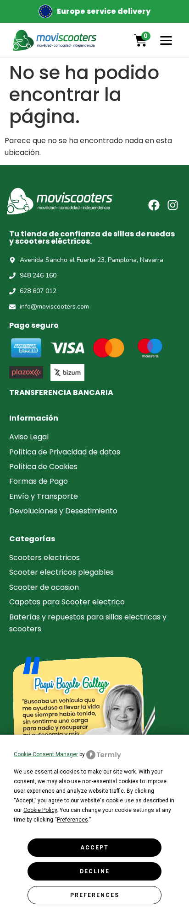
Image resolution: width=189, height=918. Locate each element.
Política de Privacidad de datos (64, 452)
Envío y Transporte (43, 496)
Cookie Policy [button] (40, 810)
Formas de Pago (38, 481)
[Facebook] (154, 205)
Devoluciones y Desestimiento (63, 511)
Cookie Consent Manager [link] (46, 754)
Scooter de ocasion (44, 587)
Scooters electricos (44, 557)
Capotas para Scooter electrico (67, 602)
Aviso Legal (29, 437)
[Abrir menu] (166, 40)
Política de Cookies (43, 466)
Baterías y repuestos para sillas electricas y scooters (88, 623)
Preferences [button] (72, 820)
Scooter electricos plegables (61, 572)
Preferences (94, 895)
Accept (94, 847)
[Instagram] (172, 205)
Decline (95, 871)
